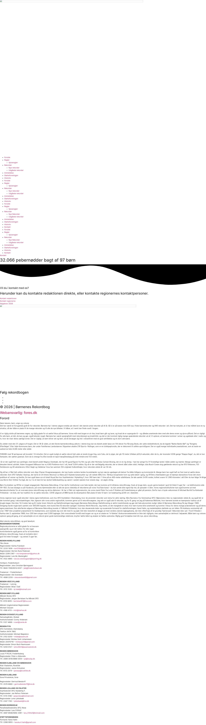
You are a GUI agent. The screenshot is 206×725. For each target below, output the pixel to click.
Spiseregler (13, 162)
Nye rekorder (14, 168)
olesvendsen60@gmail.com (25, 577)
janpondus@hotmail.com (24, 696)
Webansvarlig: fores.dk (18, 413)
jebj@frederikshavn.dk (33, 568)
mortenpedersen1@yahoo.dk (28, 553)
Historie (7, 178)
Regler (6, 160)
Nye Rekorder (14, 214)
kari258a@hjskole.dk (22, 548)
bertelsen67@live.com (23, 601)
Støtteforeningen (11, 175)
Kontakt (7, 227)
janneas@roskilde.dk (22, 671)
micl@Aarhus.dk (20, 610)
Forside (7, 157)
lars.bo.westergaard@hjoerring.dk (28, 559)
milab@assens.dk (21, 637)
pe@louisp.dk (29, 659)
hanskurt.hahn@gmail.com (25, 722)
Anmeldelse (9, 173)
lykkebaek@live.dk (21, 701)
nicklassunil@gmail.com (25, 642)
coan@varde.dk (20, 622)
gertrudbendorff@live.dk (24, 684)
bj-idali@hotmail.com (22, 589)
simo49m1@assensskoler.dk (25, 647)
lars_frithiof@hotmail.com (34, 713)
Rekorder (8, 165)
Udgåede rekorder (16, 170)
